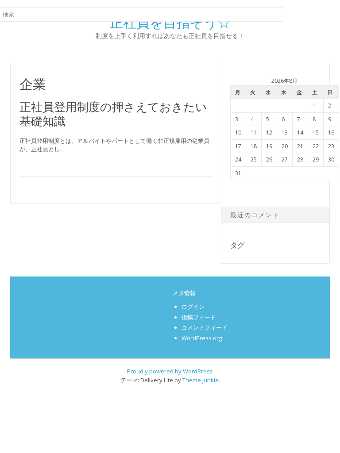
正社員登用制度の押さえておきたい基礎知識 (113, 113)
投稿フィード (199, 317)
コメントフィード (205, 327)
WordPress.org (202, 338)
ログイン (193, 307)
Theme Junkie (200, 380)
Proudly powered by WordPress (170, 371)
